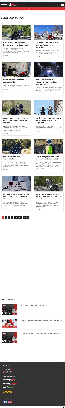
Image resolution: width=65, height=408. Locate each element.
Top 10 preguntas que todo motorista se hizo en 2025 (47, 157)
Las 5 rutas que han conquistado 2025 (11, 157)
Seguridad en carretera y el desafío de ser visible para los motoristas (49, 196)
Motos (36, 9)
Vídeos (30, 9)
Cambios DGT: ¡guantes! (27, 1)
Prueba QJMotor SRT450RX (14, 1)
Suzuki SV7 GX (38, 1)
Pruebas (18, 9)
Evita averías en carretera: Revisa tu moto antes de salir (16, 43)
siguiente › (18, 217)
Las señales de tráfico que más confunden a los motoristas (47, 44)
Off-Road (42, 9)
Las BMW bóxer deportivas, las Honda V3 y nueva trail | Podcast (41, 333)
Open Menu (62, 4)
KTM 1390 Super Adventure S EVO (50, 1)
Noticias (24, 9)
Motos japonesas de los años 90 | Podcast (34, 305)
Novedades (11, 9)
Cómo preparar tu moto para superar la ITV (15, 80)
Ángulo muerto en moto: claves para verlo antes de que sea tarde (47, 81)
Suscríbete (3, 9)
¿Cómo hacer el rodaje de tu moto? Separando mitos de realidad (15, 120)
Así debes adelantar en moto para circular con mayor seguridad (48, 120)
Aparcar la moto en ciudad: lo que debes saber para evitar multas (16, 196)
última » (26, 217)
